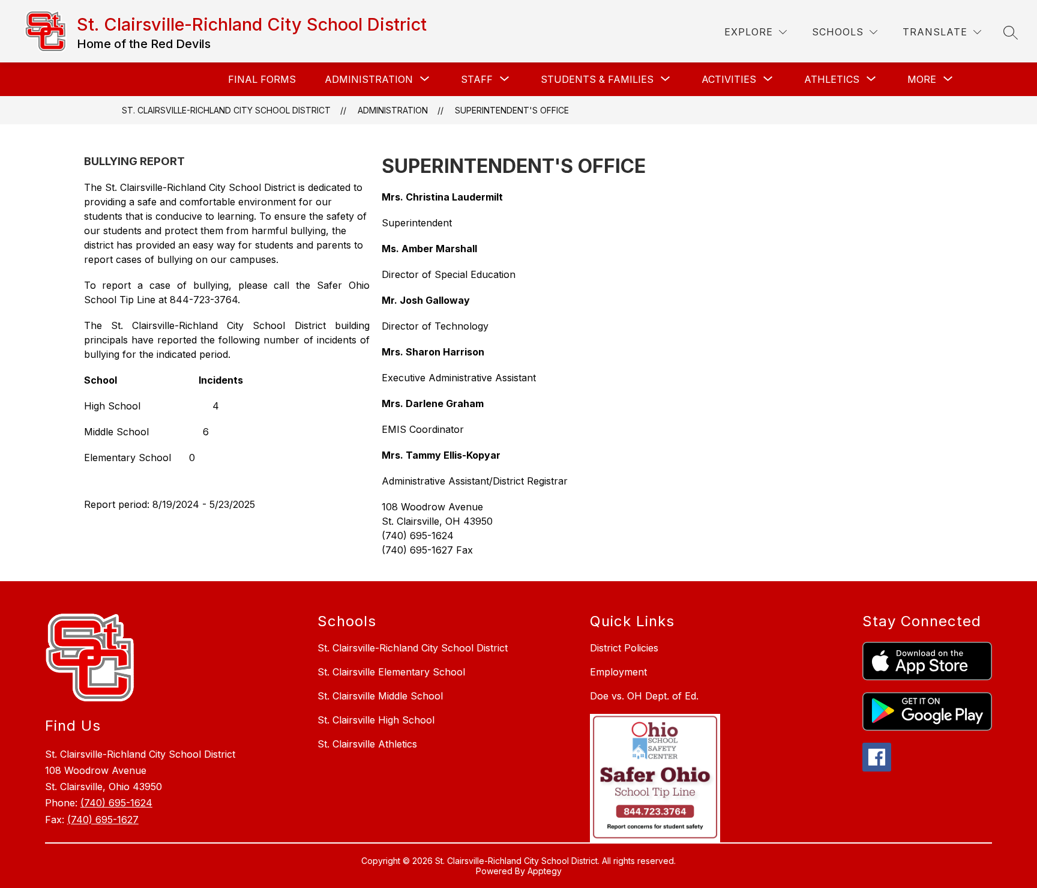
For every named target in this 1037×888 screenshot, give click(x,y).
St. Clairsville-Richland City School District (226, 110)
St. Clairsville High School (375, 720)
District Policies (624, 648)
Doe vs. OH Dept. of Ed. (644, 696)
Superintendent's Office (512, 110)
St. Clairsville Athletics (367, 744)
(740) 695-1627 (103, 820)
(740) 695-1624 (116, 803)
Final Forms (262, 79)
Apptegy (545, 871)
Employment (618, 672)
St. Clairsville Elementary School (391, 672)
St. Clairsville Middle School (380, 696)
